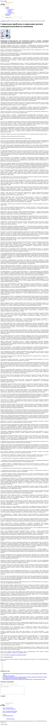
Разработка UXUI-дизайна (9, 675)
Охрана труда (11, 12)
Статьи (7, 8)
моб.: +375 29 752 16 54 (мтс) (9, 708)
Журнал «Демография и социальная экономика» (15, 654)
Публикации (11, 9)
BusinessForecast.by (9, 657)
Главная (7, 7)
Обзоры (10, 10)
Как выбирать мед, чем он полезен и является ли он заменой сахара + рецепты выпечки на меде (24, 679)
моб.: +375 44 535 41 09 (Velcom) (10, 711)
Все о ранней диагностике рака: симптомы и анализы (14, 678)
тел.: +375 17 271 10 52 (8, 707)
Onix (6, 724)
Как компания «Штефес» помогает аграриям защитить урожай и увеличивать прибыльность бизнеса (25, 676)
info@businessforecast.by (8, 715)
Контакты (8, 15)
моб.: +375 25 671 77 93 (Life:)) (9, 712)
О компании (8, 13)
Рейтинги (10, 11)
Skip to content (4, 1)
